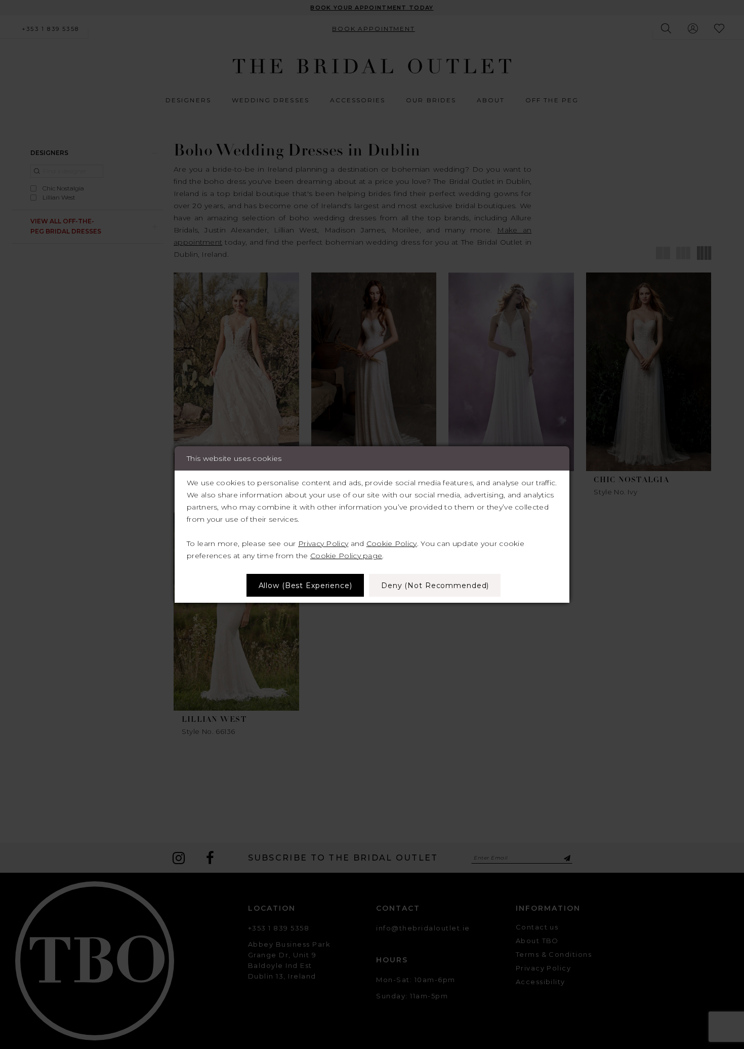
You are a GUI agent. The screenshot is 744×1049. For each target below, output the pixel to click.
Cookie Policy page (346, 555)
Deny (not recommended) (435, 585)
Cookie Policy (391, 543)
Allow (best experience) (305, 585)
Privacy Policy (323, 543)
